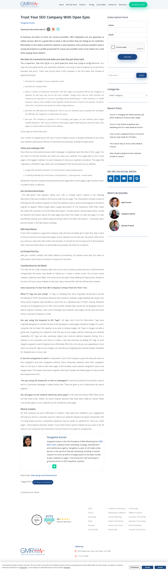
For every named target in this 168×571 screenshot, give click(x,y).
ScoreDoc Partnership (137, 517)
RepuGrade (112, 529)
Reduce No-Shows (115, 525)
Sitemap (91, 525)
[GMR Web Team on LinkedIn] (130, 178)
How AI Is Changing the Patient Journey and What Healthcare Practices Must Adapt (127, 116)
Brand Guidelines (135, 525)
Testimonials (93, 529)
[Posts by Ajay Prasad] (114, 202)
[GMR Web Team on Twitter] (117, 178)
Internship (92, 517)
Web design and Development (44, 475)
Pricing (91, 5)
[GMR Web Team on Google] (137, 178)
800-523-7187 (139, 5)
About (61, 5)
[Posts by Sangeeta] (114, 213)
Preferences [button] (67, 567)
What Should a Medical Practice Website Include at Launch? (125, 154)
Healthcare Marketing (116, 508)
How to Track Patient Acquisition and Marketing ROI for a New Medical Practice (126, 125)
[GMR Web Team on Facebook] (110, 178)
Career (90, 512)
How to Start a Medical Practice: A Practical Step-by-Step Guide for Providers (127, 135)
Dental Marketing (115, 517)
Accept (160, 567)
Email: (111, 35)
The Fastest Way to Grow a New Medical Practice (126, 145)
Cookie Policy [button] (23, 567)
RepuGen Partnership (137, 521)
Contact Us (112, 5)
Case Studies (101, 5)
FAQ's (90, 508)
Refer (90, 521)
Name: (111, 25)
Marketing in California (116, 512)
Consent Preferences (137, 529)
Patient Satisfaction (116, 521)
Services (82, 5)
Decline (147, 567)
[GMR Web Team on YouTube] (124, 178)
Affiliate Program (135, 512)
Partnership (133, 508)
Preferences (135, 567)
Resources (123, 5)
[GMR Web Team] (30, 4)
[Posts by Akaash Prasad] (114, 225)
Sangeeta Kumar (28, 23)
